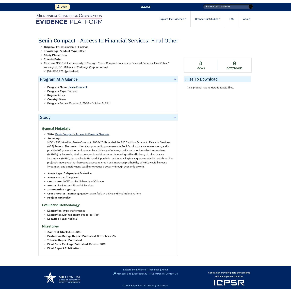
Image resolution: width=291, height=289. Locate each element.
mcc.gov (145, 6)
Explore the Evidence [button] (171, 19)
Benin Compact (78, 87)
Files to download (201, 79)
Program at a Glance (59, 79)
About (246, 19)
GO (250, 6)
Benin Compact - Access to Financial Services (82, 134)
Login (63, 6)
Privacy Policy (156, 273)
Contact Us (172, 273)
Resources (153, 269)
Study (45, 117)
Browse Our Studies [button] (206, 19)
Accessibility (140, 273)
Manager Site (124, 273)
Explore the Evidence (134, 269)
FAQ (231, 19)
